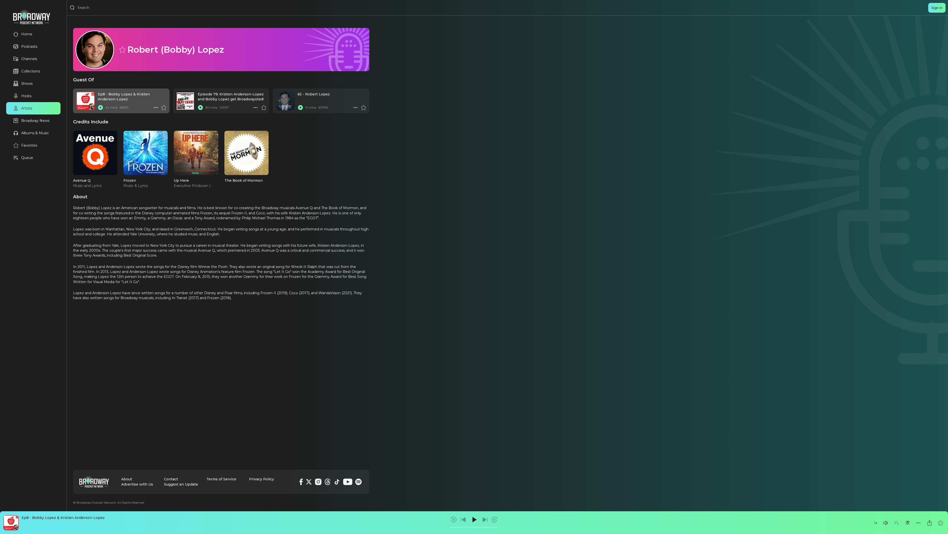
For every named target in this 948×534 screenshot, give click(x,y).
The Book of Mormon (243, 180)
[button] (885, 523)
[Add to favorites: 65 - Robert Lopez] (363, 107)
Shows (27, 83)
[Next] (484, 519)
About (126, 479)
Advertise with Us (137, 484)
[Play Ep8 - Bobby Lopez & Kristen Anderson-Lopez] (100, 107)
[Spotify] (358, 482)
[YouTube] (347, 482)
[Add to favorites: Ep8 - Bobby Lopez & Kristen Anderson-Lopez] (940, 523)
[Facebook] (301, 482)
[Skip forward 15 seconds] (494, 519)
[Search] (72, 7)
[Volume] (885, 523)
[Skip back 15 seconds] (453, 519)
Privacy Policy (261, 479)
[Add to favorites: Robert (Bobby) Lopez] (122, 49)
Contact (171, 479)
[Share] (929, 523)
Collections (30, 71)
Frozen (129, 180)
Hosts (26, 96)
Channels (29, 59)
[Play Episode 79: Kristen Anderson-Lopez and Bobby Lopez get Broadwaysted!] (200, 107)
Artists (26, 108)
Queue (27, 158)
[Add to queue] (896, 523)
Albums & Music (35, 133)
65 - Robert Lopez (313, 94)
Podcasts (29, 46)
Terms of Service (221, 479)
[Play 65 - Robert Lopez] (300, 107)
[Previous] (463, 519)
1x (875, 523)
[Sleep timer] (907, 523)
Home (26, 34)
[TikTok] (337, 482)
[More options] (918, 523)
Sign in (936, 8)
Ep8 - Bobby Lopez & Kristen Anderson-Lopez (63, 517)
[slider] (474, 527)
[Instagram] (318, 482)
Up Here (181, 180)
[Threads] (327, 482)
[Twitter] (309, 482)
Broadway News (35, 120)
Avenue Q (82, 180)
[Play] (474, 519)
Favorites (29, 145)
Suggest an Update (181, 484)
